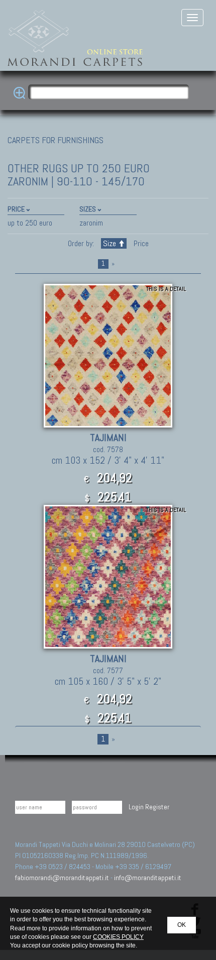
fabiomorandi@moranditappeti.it (62, 877)
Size (109, 243)
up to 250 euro (30, 223)
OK (181, 924)
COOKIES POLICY (118, 936)
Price (140, 243)
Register (157, 806)
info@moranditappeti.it (147, 877)
